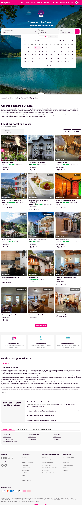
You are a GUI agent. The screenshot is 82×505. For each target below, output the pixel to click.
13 (46, 51)
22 (28, 58)
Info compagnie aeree (47, 462)
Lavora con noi (25, 470)
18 (39, 54)
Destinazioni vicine (8, 429)
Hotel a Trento (6, 434)
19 (42, 54)
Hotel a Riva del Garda (33, 434)
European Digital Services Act (49, 467)
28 (25, 62)
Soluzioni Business (26, 480)
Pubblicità (24, 473)
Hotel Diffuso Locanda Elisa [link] (37, 239)
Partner (23, 475)
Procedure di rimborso (47, 460)
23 (32, 58)
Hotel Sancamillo (41, 406)
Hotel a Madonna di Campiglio (10, 441)
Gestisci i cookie (26, 467)
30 (32, 62)
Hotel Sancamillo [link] (7, 239)
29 (28, 62)
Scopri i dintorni (34, 429)
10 (35, 51)
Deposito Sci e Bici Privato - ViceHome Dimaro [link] (64, 315)
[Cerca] (77, 31)
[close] (3, 124)
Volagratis (4, 98)
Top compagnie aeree (68, 457)
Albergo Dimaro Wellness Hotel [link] (65, 200)
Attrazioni (5, 363)
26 (42, 58)
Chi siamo (24, 457)
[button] (5, 392)
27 (46, 58)
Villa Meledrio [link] (33, 277)
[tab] (5, 363)
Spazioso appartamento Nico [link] (11, 315)
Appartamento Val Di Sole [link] (37, 315)
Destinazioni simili (21, 429)
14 (25, 54)
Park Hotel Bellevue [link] (8, 162)
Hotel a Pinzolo (32, 437)
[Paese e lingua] (72, 2)
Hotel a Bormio (56, 434)
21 (25, 58)
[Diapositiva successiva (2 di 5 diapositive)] (25, 148)
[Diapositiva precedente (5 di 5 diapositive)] (3, 148)
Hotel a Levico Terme (8, 439)
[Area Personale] (77, 2)
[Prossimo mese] (72, 41)
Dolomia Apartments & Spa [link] (10, 277)
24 (35, 58)
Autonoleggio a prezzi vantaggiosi (71, 460)
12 (42, 51)
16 (32, 54)
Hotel (11, 98)
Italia (16, 98)
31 (68, 62)
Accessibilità (45, 470)
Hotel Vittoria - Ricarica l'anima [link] (11, 200)
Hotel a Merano (57, 437)
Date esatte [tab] (44, 36)
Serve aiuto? (45, 457)
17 (35, 54)
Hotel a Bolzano (7, 437)
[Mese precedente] (24, 41)
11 (39, 51)
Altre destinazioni (46, 429)
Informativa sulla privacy (28, 462)
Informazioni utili (46, 465)
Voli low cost (66, 462)
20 (46, 54)
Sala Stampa (25, 478)
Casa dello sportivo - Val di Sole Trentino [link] (66, 278)
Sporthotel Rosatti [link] (61, 162)
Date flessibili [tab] (53, 36)
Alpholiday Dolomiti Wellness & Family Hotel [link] (38, 201)
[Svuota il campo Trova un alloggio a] (35, 31)
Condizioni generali (26, 460)
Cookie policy (25, 465)
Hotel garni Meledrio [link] (62, 239)
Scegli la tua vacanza (68, 465)
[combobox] (20, 32)
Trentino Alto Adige (26, 98)
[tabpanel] (41, 379)
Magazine (65, 470)
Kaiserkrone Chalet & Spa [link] (37, 162)
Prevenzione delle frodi (48, 473)
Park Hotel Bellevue (59, 404)
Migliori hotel (66, 467)
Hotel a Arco (56, 439)
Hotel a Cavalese (32, 439)
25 (39, 58)
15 (28, 54)
